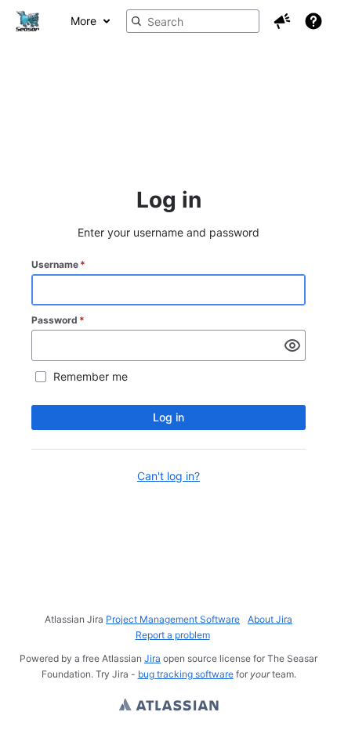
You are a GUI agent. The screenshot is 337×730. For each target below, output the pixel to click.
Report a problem (173, 635)
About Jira (270, 619)
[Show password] (292, 345)
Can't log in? (168, 475)
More (83, 20)
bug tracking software (186, 674)
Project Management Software (173, 619)
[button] (282, 21)
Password (58, 320)
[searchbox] (193, 21)
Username (58, 264)
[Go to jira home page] (27, 21)
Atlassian (169, 706)
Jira (152, 658)
